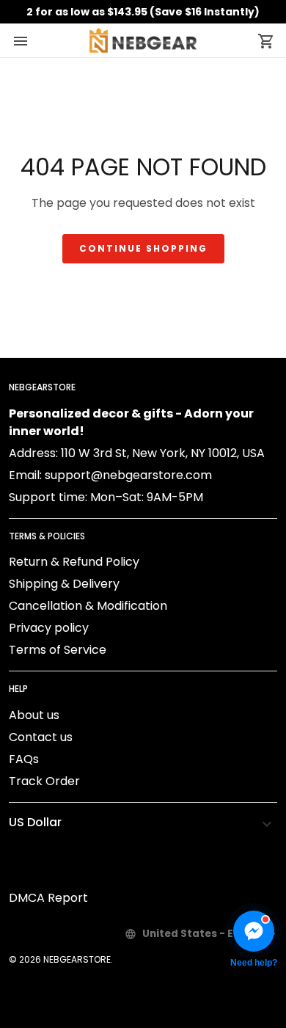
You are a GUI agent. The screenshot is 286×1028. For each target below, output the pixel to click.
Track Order (44, 781)
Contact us (41, 737)
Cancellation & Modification (88, 605)
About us (34, 715)
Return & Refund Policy (74, 561)
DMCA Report (48, 897)
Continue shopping (143, 248)
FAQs (24, 759)
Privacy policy (49, 627)
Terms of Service (57, 649)
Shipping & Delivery (64, 583)
